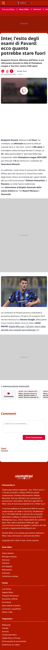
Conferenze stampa (10, 576)
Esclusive (5, 560)
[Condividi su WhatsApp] (2, 71)
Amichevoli (6, 602)
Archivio (5, 631)
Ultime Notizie (8, 553)
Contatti (5, 628)
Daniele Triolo (22, 71)
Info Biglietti (7, 566)
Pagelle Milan (7, 592)
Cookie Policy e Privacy (11, 638)
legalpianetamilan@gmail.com (23, 528)
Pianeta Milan (8, 9)
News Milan (24, 9)
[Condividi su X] (11, 71)
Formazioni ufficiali (10, 599)
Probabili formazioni (10, 595)
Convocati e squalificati (11, 609)
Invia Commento (34, 437)
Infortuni (37, 9)
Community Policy (9, 635)
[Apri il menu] (3, 2)
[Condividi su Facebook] (7, 71)
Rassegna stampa (9, 556)
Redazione (6, 625)
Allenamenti (7, 570)
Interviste (6, 573)
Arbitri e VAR (7, 612)
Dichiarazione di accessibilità (14, 641)
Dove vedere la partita (11, 605)
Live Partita (6, 589)
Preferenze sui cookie (11, 644)
